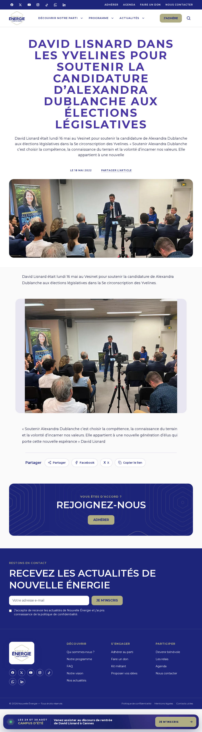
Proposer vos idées (124, 673)
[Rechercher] (188, 18)
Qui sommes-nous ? (80, 652)
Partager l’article (116, 170)
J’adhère (171, 18)
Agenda (129, 4)
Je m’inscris (107, 600)
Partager (59, 462)
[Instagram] (38, 5)
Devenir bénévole (168, 652)
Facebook (87, 462)
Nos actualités (76, 680)
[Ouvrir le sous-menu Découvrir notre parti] (82, 18)
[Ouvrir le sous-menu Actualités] (143, 18)
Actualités (129, 18)
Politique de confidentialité (136, 703)
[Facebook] (12, 5)
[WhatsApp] (55, 5)
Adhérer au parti (122, 652)
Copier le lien (132, 462)
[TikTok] (46, 5)
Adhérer (111, 4)
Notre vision (75, 673)
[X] (20, 5)
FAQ (70, 666)
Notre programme (79, 659)
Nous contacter (179, 4)
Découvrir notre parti (58, 18)
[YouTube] (29, 5)
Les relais (162, 659)
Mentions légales (163, 703)
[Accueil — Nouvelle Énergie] (17, 18)
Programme (98, 18)
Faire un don (150, 4)
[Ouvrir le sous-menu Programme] (112, 18)
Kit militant (118, 666)
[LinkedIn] (64, 5)
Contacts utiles (184, 703)
